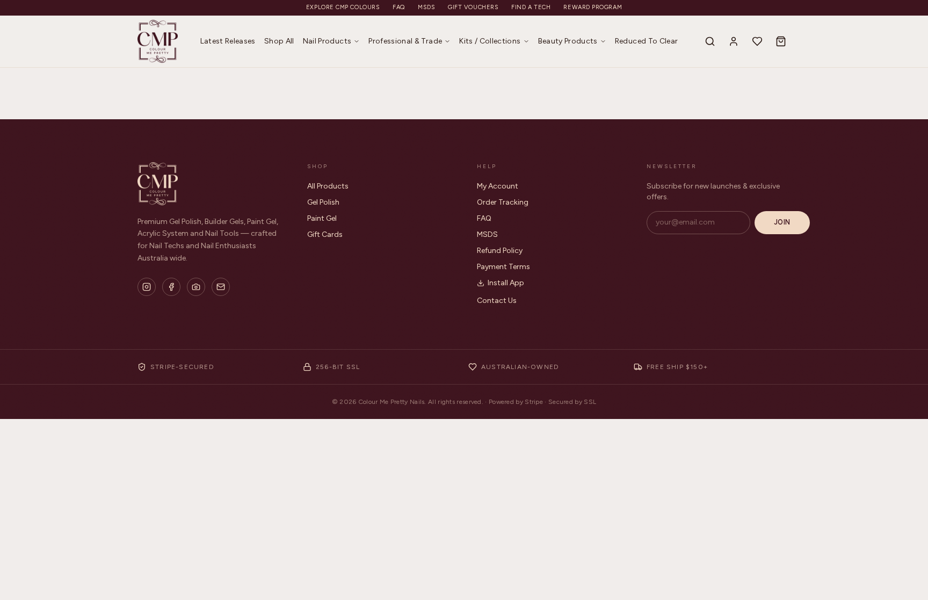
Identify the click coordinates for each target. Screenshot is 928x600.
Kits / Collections (489, 41)
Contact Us (497, 300)
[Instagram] (146, 287)
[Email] (221, 287)
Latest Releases (228, 41)
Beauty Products (568, 41)
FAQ (399, 7)
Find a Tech (530, 7)
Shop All (279, 41)
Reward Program (592, 7)
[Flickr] (196, 287)
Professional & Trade (405, 41)
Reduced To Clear (646, 41)
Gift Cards (325, 234)
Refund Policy (500, 250)
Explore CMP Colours (343, 7)
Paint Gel (322, 218)
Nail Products (327, 41)
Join (782, 222)
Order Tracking (502, 202)
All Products (328, 186)
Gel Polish (323, 202)
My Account (497, 186)
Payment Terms (503, 266)
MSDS (426, 7)
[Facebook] (171, 287)
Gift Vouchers (473, 7)
